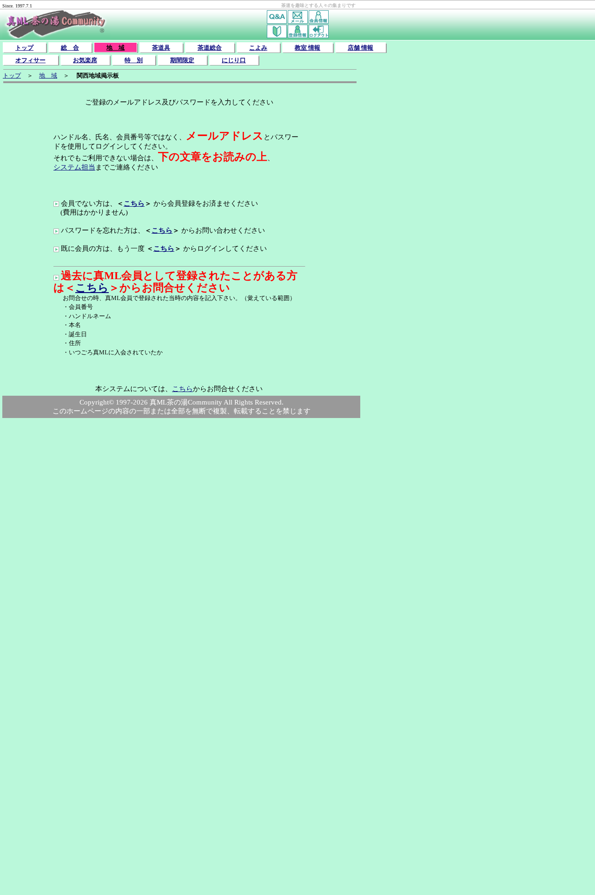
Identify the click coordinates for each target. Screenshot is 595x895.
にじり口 (234, 60)
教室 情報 (307, 47)
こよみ (258, 47)
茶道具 (161, 47)
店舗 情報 (360, 47)
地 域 (115, 47)
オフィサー (30, 60)
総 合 (70, 47)
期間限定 (182, 60)
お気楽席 (85, 60)
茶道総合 (210, 47)
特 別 (134, 60)
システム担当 (74, 167)
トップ (24, 47)
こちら (134, 203)
